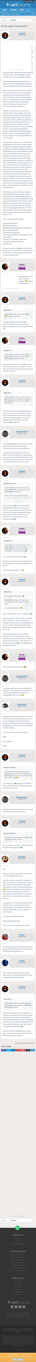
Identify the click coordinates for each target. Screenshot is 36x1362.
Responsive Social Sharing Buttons (13, 1317)
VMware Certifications (18, 1262)
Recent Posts (15, 14)
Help (18, 1295)
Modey (22, 935)
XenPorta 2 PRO (10, 1315)
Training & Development (18, 1265)
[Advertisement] (16, 56)
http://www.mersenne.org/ (11, 921)
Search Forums (6, 14)
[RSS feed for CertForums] (24, 1307)
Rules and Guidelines (18, 1292)
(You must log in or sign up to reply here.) (24, 1043)
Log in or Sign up (29, 1)
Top (17, 1228)
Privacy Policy (18, 1287)
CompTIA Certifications (18, 1257)
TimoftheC (22, 857)
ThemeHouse (26, 1314)
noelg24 (22, 33)
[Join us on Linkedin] (20, 1307)
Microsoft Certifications (18, 1254)
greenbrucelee (22, 432)
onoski (22, 961)
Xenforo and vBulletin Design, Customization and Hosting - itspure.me (18, 1331)
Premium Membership (18, 1243)
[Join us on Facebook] (12, 1307)
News (22, 10)
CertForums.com (26, 1317)
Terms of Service (18, 1289)
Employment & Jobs (18, 1268)
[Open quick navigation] (33, 20)
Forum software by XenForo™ (13, 1312)
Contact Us (18, 1284)
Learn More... (20, 1359)
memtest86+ (7, 725)
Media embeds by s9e (24, 1312)
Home (4, 10)
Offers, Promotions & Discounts (18, 1270)
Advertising (18, 1281)
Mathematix (22, 704)
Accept (14, 1359)
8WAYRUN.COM (26, 1315)
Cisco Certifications (18, 1260)
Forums (13, 10)
